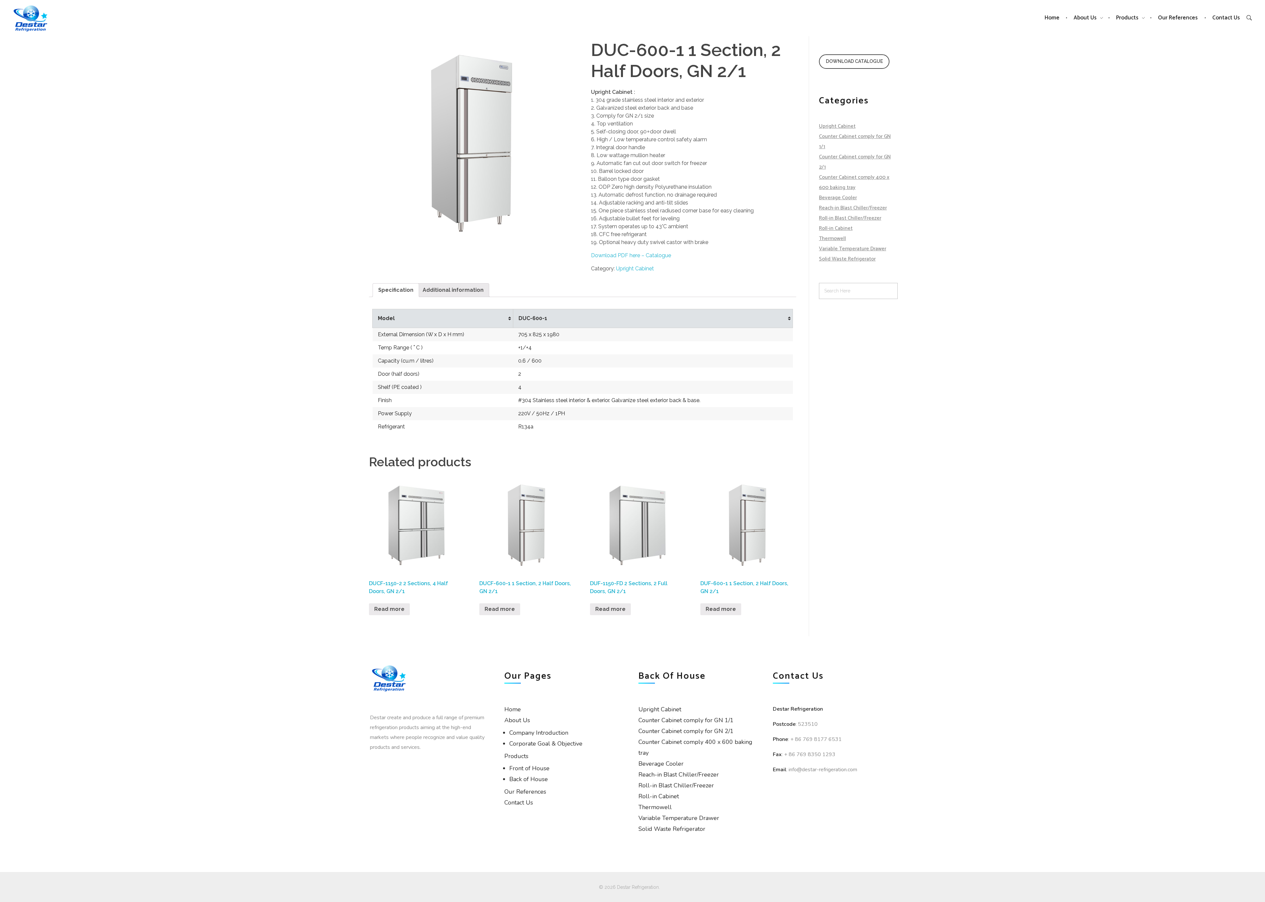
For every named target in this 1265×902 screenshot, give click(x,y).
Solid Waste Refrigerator (847, 259)
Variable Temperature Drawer (852, 248)
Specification (395, 290)
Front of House (529, 768)
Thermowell (832, 238)
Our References (525, 792)
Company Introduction (538, 733)
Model (386, 318)
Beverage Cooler (838, 197)
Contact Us (518, 802)
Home (512, 709)
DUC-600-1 (533, 318)
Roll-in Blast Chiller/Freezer (850, 218)
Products (516, 756)
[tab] (396, 290)
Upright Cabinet (635, 268)
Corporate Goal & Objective (545, 744)
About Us (517, 720)
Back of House (528, 779)
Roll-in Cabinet (836, 228)
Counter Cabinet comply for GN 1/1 (686, 720)
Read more (389, 609)
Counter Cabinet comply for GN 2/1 (686, 731)
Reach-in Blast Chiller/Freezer (853, 208)
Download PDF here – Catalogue (631, 255)
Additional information (453, 290)
